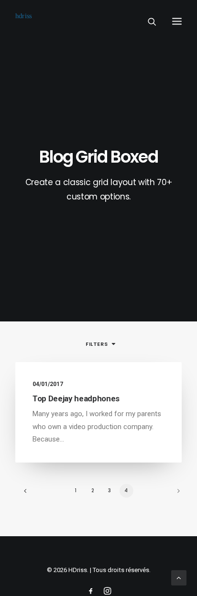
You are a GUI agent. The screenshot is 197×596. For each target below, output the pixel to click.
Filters (97, 344)
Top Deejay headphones (76, 398)
